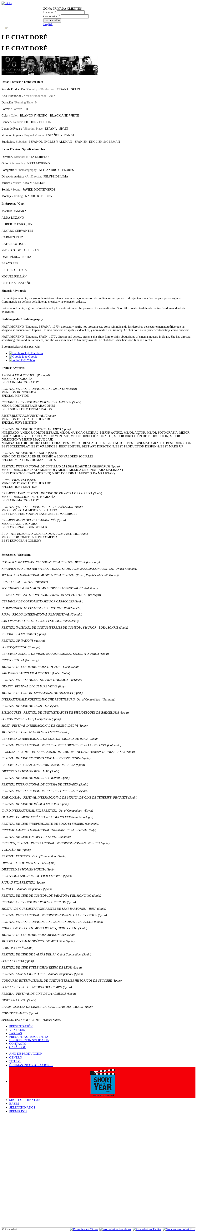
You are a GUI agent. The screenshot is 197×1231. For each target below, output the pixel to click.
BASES (14, 1103)
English (48, 24)
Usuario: (49, 12)
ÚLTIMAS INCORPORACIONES (31, 1065)
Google (32, 356)
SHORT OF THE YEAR (24, 1099)
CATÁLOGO (17, 1047)
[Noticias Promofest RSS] (179, 1229)
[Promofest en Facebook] (115, 1229)
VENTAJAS (17, 1029)
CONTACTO (17, 1043)
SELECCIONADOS (22, 1107)
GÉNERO (15, 1057)
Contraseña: (51, 16)
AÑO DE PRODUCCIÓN (26, 1053)
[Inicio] (7, 3)
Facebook (36, 353)
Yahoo (30, 360)
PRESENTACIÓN (21, 1026)
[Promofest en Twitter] (147, 1229)
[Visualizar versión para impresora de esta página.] (6, 27)
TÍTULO (15, 1061)
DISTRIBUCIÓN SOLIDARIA (29, 1040)
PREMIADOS (18, 1111)
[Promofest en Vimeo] (84, 1229)
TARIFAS (15, 1033)
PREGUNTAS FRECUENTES (28, 1036)
